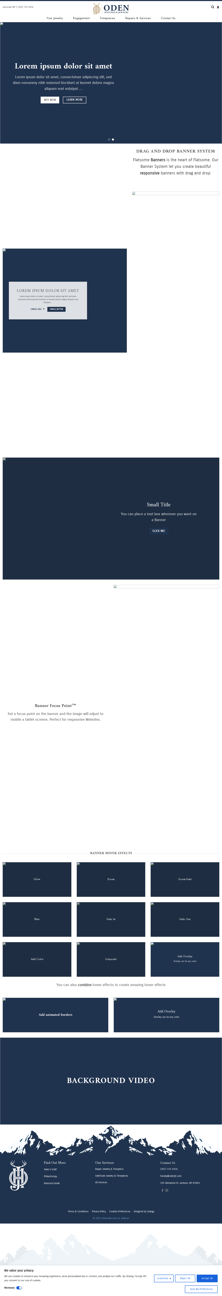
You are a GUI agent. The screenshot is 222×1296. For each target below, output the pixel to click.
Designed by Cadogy (144, 1211)
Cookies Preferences (119, 1211)
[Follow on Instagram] (166, 1190)
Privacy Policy (99, 1211)
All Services (101, 1182)
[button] (212, 7)
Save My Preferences (201, 1289)
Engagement (81, 18)
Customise (162, 1278)
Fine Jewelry (55, 18)
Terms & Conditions (78, 1211)
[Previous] (9, 83)
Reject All (185, 1278)
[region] (111, 1280)
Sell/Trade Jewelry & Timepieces (111, 1175)
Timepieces (107, 18)
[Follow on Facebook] (162, 1190)
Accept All (207, 1278)
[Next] (213, 83)
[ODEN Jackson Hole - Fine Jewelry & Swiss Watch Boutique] (111, 8)
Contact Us (168, 18)
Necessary (9, 1287)
